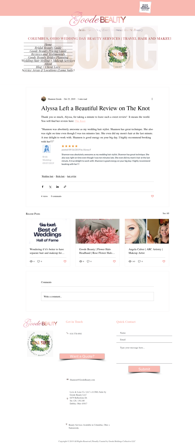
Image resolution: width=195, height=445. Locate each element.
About (48, 63)
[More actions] (152, 99)
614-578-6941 (76, 333)
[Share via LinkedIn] (57, 186)
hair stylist (71, 176)
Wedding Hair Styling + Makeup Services (48, 60)
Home (48, 44)
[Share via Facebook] (42, 186)
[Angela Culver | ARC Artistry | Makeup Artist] (147, 231)
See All (166, 213)
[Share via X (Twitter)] (50, 186)
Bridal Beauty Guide (48, 47)
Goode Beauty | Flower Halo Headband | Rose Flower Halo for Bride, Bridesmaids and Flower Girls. (95, 251)
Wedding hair (47, 176)
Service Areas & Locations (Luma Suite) (48, 70)
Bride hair (60, 176)
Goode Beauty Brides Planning (48, 57)
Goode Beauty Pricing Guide (48, 50)
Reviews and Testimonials (48, 54)
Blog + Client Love (48, 66)
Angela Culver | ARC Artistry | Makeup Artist (146, 251)
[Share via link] (65, 186)
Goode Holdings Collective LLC (122, 441)
